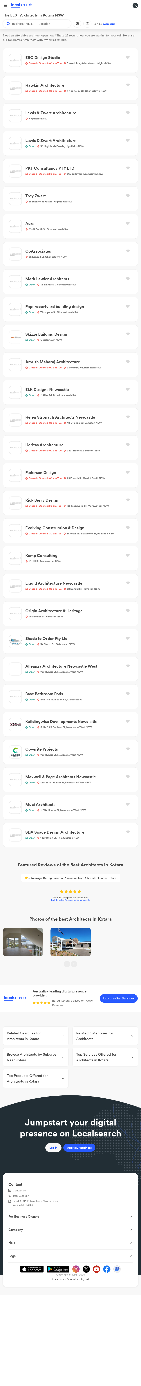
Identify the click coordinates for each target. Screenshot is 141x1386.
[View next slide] (74, 964)
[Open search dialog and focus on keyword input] (6, 23)
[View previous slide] (67, 964)
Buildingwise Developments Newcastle (70, 900)
